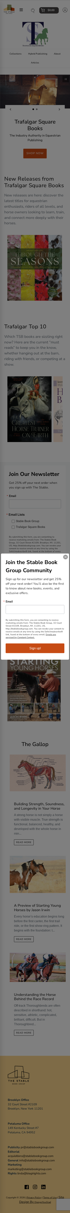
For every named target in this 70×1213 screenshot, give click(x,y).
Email (9, 601)
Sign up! (35, 648)
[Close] (65, 557)
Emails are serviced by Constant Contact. (31, 636)
